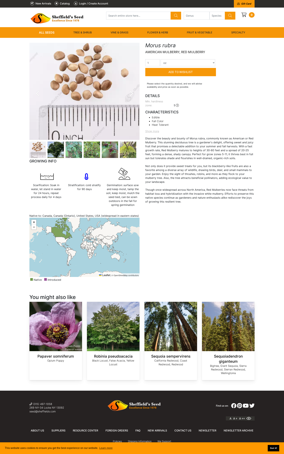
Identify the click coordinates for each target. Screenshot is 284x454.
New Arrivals (157, 430)
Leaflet (106, 275)
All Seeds (46, 32)
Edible (156, 117)
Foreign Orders (117, 430)
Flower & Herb (157, 32)
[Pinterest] (239, 406)
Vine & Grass (119, 32)
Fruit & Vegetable (199, 32)
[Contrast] (250, 418)
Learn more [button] (106, 448)
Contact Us (182, 430)
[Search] (176, 16)
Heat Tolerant (160, 124)
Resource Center (85, 430)
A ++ (242, 418)
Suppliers (58, 430)
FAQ (137, 430)
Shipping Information (140, 441)
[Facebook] (233, 406)
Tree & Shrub (82, 32)
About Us (37, 430)
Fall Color (158, 121)
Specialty (238, 32)
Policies (117, 441)
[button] (33, 222)
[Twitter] (252, 406)
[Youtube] (246, 406)
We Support (164, 441)
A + (235, 418)
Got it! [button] (273, 448)
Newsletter (207, 430)
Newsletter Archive (238, 430)
